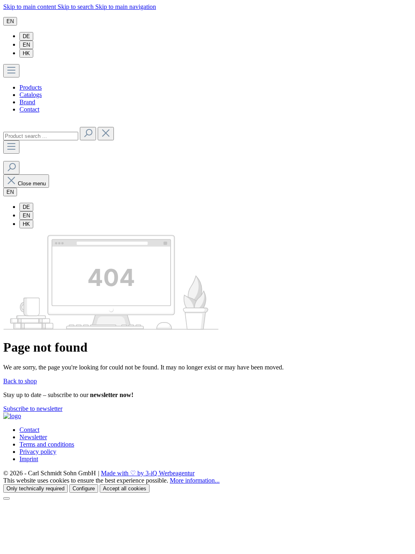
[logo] (12, 415)
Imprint (28, 458)
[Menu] (11, 70)
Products (30, 87)
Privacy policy (37, 451)
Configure (84, 488)
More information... (195, 480)
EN (26, 45)
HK (26, 53)
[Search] (88, 133)
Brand (27, 102)
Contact (29, 109)
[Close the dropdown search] (106, 133)
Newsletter (33, 437)
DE (26, 36)
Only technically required (35, 488)
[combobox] (40, 136)
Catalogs (30, 94)
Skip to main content (30, 6)
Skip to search (76, 6)
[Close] (6, 498)
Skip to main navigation (125, 6)
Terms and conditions (46, 444)
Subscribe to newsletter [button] (32, 408)
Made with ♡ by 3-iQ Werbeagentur (148, 473)
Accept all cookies (124, 488)
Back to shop (20, 381)
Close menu (32, 183)
